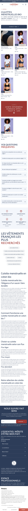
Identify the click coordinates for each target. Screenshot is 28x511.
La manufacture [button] (14, 448)
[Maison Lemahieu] (14, 4)
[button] (23, 4)
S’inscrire (21, 421)
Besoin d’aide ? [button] (14, 452)
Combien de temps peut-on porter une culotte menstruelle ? (12, 195)
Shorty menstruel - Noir (6, 48)
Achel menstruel (4, 47)
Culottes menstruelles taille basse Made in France (14, 251)
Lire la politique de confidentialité (7, 505)
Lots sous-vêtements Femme (14, 264)
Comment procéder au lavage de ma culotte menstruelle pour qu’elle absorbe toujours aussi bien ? (13, 182)
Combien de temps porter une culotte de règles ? (13, 158)
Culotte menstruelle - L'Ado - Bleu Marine (7, 136)
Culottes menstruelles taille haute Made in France (14, 254)
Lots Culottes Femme (14, 248)
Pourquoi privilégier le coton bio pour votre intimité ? (12, 189)
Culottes (19, 257)
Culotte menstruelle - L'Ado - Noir (21, 49)
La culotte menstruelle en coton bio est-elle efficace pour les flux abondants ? (12, 202)
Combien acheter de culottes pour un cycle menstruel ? (11, 175)
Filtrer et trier (14, 26)
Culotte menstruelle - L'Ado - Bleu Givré (7, 72)
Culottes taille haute (10, 257)
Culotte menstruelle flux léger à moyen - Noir (6, 96)
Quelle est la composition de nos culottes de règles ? (12, 153)
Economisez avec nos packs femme (14, 261)
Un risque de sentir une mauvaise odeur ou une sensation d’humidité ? (12, 164)
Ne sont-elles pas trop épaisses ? (9, 169)
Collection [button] (14, 456)
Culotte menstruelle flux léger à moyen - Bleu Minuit (21, 72)
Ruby (16, 47)
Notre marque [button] (14, 444)
